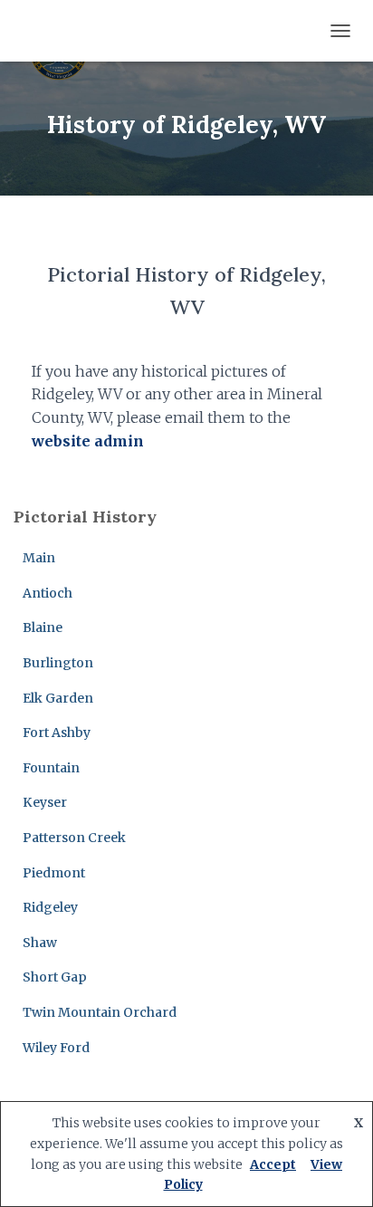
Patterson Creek (74, 837)
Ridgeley (50, 907)
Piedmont (54, 873)
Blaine (42, 627)
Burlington (58, 663)
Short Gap (55, 977)
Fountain (51, 768)
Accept (273, 1164)
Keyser (45, 802)
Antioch (47, 593)
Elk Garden (58, 698)
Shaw (40, 942)
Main (39, 558)
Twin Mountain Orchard (100, 1012)
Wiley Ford (56, 1047)
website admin (88, 441)
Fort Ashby (57, 732)
